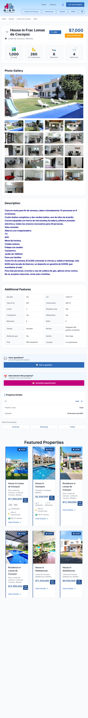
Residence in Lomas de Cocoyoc (69, 486)
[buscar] (82, 11)
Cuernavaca (49, 11)
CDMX (73, 11)
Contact (53, 4)
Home (44, 4)
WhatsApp (44, 427)
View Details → (14, 522)
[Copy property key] (81, 401)
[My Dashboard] (63, 4)
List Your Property (75, 4)
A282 (35, 19)
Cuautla (62, 11)
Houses (11, 19)
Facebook (15, 427)
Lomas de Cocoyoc (31, 11)
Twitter (72, 427)
